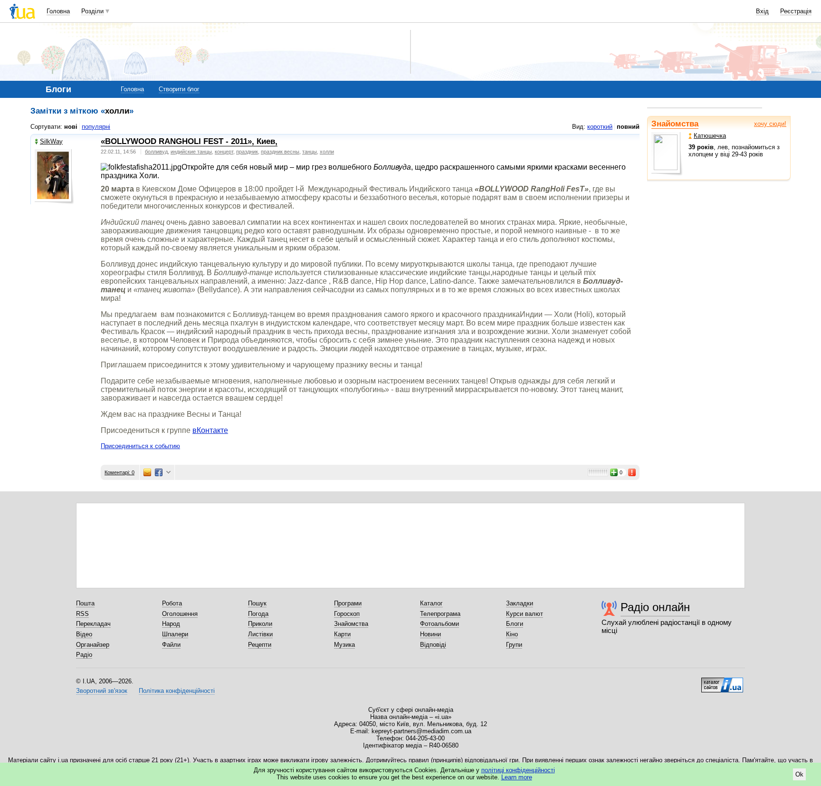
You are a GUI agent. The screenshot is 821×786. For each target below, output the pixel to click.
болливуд (156, 151)
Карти (342, 634)
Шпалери (175, 634)
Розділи (92, 11)
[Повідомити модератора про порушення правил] (632, 472)
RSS (82, 613)
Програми (348, 603)
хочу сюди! (770, 123)
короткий (599, 126)
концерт (224, 151)
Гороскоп (347, 613)
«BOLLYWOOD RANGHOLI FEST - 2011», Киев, (189, 141)
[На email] (147, 472)
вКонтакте (210, 430)
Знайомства (674, 123)
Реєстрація (795, 11)
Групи (514, 644)
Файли (171, 644)
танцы (309, 151)
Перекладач (93, 623)
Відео (84, 634)
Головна (58, 11)
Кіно (512, 634)
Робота (172, 603)
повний (628, 126)
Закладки (519, 603)
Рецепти (259, 644)
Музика (344, 644)
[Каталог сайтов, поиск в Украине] (722, 681)
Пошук (257, 603)
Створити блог (179, 89)
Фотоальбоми (439, 623)
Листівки (260, 634)
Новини (430, 634)
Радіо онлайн (655, 607)
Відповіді (433, 644)
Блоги (514, 623)
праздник (247, 151)
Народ (171, 623)
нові (70, 126)
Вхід (762, 11)
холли (327, 151)
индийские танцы (191, 151)
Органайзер (92, 644)
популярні (96, 126)
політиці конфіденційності (518, 770)
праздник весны (280, 151)
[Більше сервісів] (168, 472)
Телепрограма (440, 613)
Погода (258, 613)
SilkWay (51, 141)
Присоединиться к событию (140, 446)
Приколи (260, 623)
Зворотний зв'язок (101, 690)
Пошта (85, 603)
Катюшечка (710, 135)
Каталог (431, 603)
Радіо (84, 654)
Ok (799, 774)
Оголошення (180, 613)
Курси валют (524, 613)
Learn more (516, 777)
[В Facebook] (158, 472)
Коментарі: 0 (119, 472)
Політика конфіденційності (177, 690)
